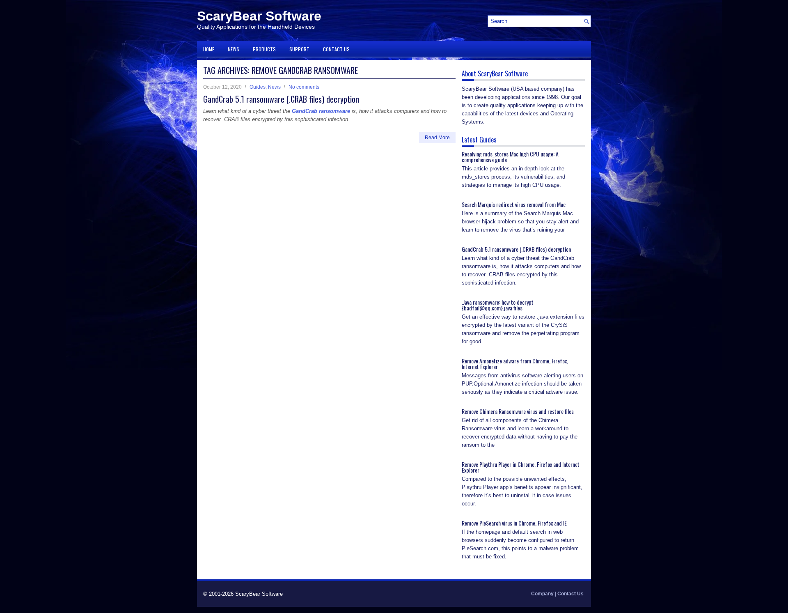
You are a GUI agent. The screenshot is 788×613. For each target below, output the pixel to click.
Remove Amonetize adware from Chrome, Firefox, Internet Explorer (515, 363)
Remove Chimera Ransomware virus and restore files (518, 411)
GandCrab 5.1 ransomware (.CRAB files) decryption (281, 99)
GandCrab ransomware (321, 111)
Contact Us (336, 49)
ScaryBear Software (259, 16)
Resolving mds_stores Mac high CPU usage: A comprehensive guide (510, 156)
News (233, 49)
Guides (258, 87)
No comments (304, 87)
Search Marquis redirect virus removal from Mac (514, 204)
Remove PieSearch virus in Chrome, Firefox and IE (514, 523)
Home (208, 49)
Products (264, 49)
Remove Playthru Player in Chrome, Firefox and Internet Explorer (521, 467)
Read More (437, 137)
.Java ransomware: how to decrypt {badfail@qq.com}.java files (498, 305)
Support (299, 49)
